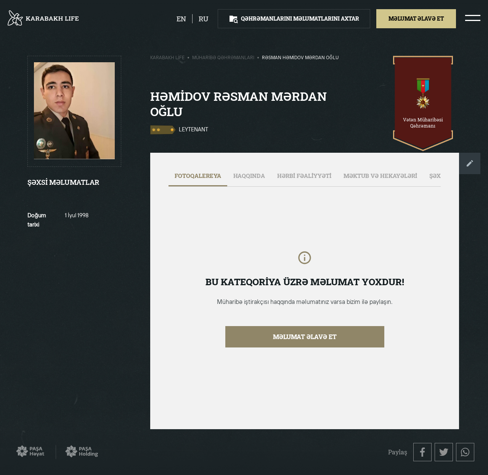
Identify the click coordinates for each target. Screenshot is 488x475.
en (181, 18)
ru (204, 18)
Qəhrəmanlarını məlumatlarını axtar (300, 18)
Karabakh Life (167, 58)
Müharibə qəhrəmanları (223, 58)
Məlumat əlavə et (305, 337)
